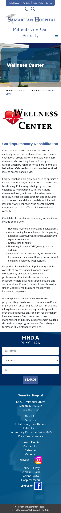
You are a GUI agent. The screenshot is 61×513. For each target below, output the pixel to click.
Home (9, 90)
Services (21, 90)
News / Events (31, 442)
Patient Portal (38, 3)
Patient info (30, 428)
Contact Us (30, 446)
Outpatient (35, 90)
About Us (31, 416)
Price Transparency (30, 436)
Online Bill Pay (30, 468)
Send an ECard (30, 472)
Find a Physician (14, 3)
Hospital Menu (30, 480)
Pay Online (26, 3)
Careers (49, 3)
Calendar (30, 450)
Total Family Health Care (30, 424)
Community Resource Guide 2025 (30, 432)
